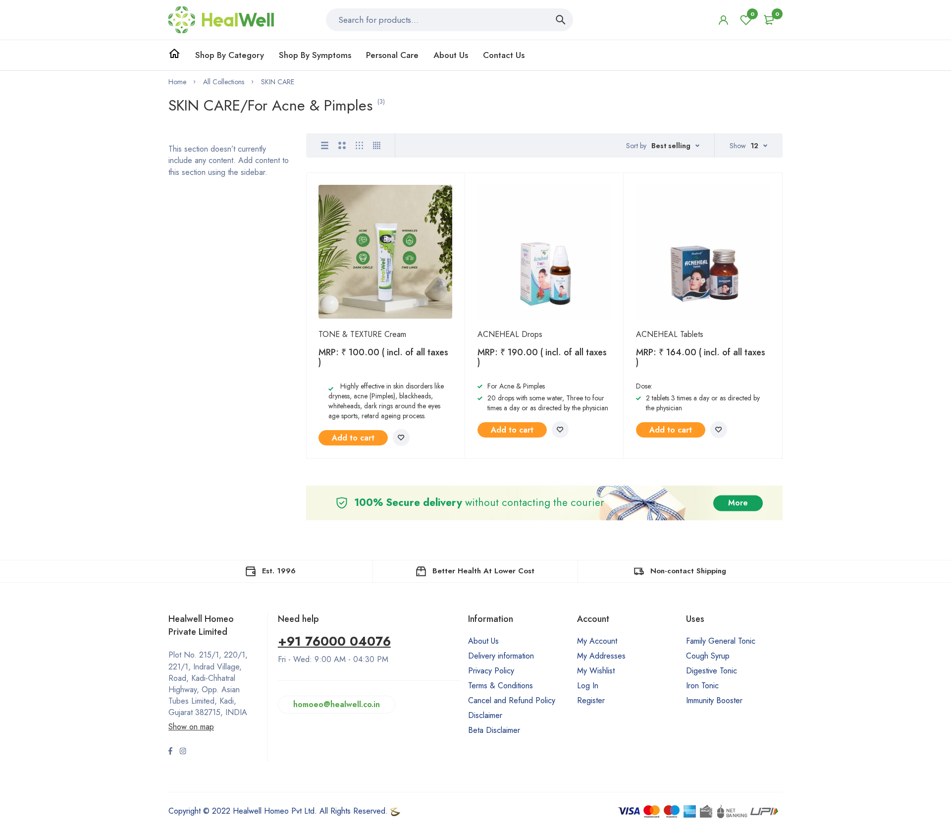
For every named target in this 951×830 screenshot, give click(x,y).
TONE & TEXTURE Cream (362, 334)
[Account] (723, 20)
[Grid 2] (342, 145)
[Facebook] (170, 752)
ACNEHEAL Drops (509, 334)
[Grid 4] (376, 145)
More (738, 502)
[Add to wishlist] (401, 437)
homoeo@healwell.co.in (336, 704)
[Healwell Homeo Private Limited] (221, 19)
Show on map (191, 726)
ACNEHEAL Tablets (669, 334)
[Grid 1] (324, 145)
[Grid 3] (359, 145)
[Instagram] (182, 752)
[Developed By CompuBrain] (395, 811)
